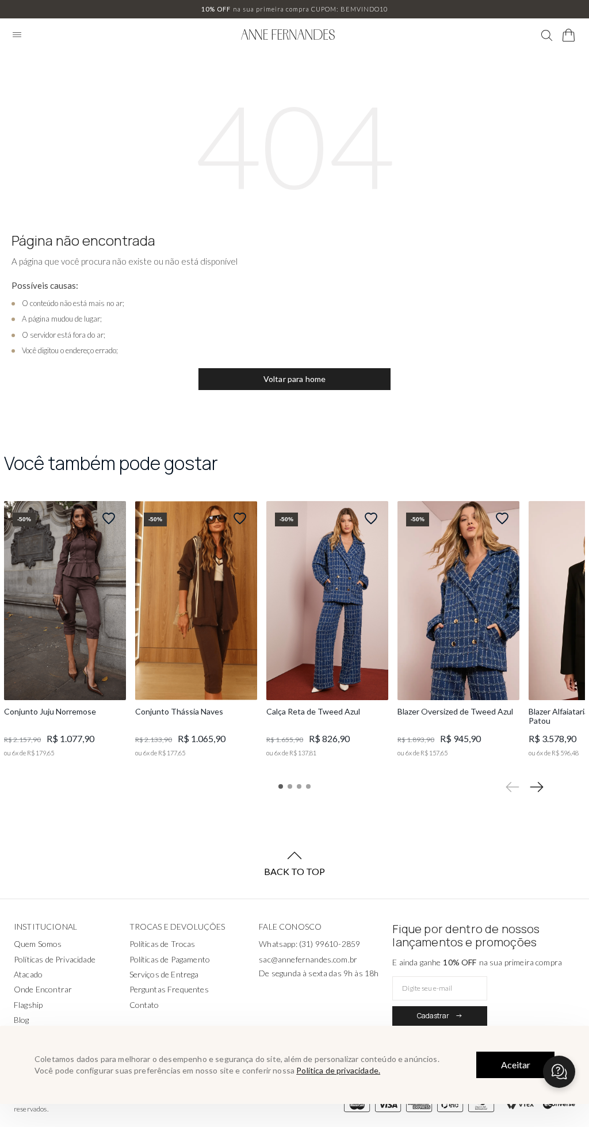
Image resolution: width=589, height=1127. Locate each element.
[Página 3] (299, 786)
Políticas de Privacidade (54, 959)
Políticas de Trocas (162, 944)
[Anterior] (512, 787)
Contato (144, 1005)
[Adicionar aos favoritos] (108, 518)
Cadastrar (433, 1016)
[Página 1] (280, 786)
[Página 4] (308, 786)
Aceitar (515, 1064)
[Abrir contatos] (559, 1072)
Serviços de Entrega (164, 974)
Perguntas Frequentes (169, 989)
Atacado (28, 974)
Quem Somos (38, 944)
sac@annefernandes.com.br (308, 959)
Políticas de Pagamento (170, 959)
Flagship (28, 1005)
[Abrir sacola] (569, 35)
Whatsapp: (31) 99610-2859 (309, 944)
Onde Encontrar (43, 989)
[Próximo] (536, 787)
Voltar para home (294, 379)
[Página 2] (290, 786)
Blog (21, 1020)
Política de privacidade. (338, 1070)
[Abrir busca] (547, 35)
